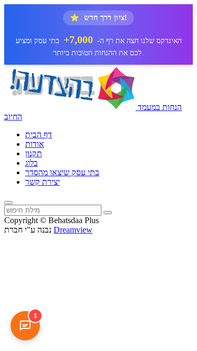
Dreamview (73, 229)
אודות (34, 143)
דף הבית (38, 134)
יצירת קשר (42, 181)
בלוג (31, 162)
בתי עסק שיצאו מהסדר (62, 172)
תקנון (33, 153)
